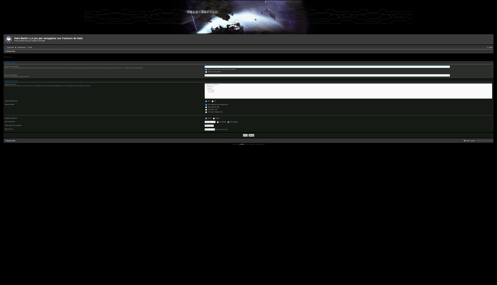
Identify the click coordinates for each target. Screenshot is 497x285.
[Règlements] (348, 86)
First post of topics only (214, 112)
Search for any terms (214, 71)
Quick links (10, 47)
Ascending (222, 122)
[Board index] (9, 39)
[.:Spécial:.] (348, 88)
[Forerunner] (348, 90)
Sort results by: (10, 121)
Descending (233, 122)
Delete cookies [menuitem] (470, 140)
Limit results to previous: (13, 125)
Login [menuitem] (490, 47)
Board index (11, 51)
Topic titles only (212, 109)
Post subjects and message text (217, 104)
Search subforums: (11, 101)
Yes (208, 101)
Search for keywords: (12, 66)
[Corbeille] (348, 92)
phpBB (242, 144)
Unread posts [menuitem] (21, 47)
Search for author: (11, 75)
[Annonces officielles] (348, 84)
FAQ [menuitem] (30, 47)
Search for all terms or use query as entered (221, 69)
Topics (217, 118)
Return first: (9, 129)
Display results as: (11, 118)
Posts (209, 118)
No (215, 101)
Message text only (213, 107)
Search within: (10, 104)
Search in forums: (11, 84)
